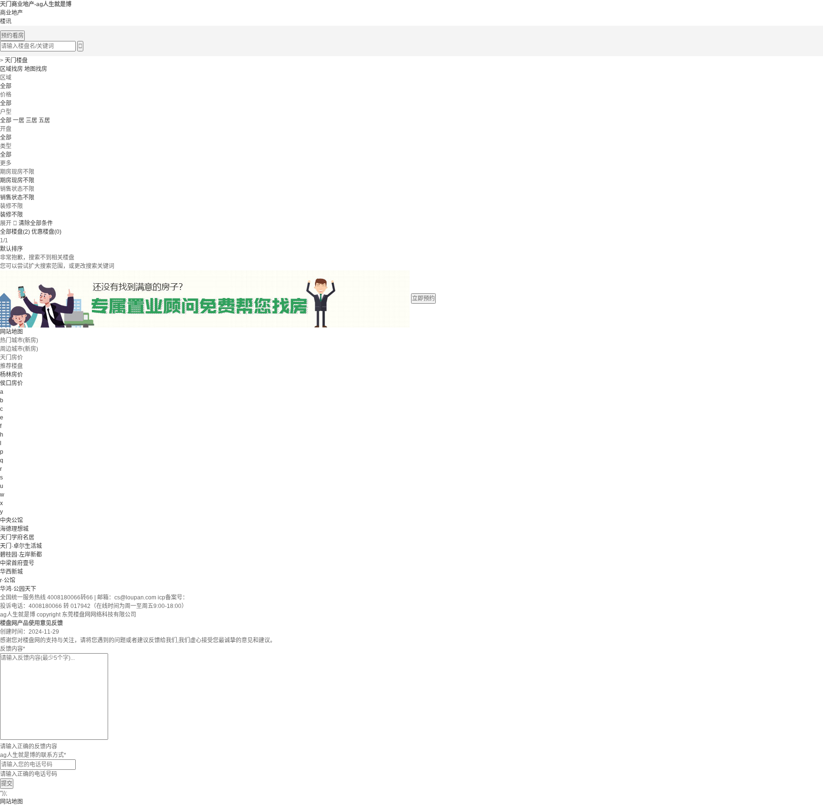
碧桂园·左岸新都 (21, 554)
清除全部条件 (36, 223)
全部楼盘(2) (15, 232)
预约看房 (12, 35)
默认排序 (11, 249)
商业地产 (11, 13)
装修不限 (11, 214)
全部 (5, 86)
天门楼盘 (16, 60)
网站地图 (11, 331)
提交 (6, 783)
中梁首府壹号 (17, 563)
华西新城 (11, 571)
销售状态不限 (17, 197)
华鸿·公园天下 (18, 589)
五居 (44, 120)
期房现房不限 (17, 180)
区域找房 (11, 69)
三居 (31, 120)
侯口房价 (11, 383)
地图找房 (35, 69)
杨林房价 (11, 374)
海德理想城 (14, 529)
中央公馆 (11, 520)
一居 (18, 120)
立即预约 (423, 298)
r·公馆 (7, 580)
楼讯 (5, 21)
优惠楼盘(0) (46, 232)
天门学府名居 (17, 537)
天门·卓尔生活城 (21, 546)
